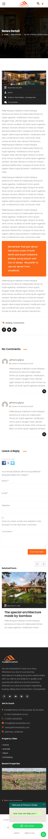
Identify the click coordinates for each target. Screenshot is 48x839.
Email (5, 493)
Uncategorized (30, 97)
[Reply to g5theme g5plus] (44, 391)
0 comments (13, 102)
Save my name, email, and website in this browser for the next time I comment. (21, 523)
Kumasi (6, 749)
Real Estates (16, 35)
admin (10, 92)
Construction (18, 323)
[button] (4, 462)
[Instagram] (27, 696)
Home (6, 35)
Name (5, 480)
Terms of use (29, 833)
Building (9, 323)
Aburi (5, 753)
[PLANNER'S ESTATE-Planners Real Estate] (24, 3)
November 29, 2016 (15, 88)
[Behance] (15, 696)
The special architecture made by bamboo (22, 614)
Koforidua (8, 757)
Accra (6, 744)
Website (6, 505)
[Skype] (21, 696)
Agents (17, 833)
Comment (7, 531)
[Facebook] (4, 696)
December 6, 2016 (13, 606)
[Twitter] (10, 696)
